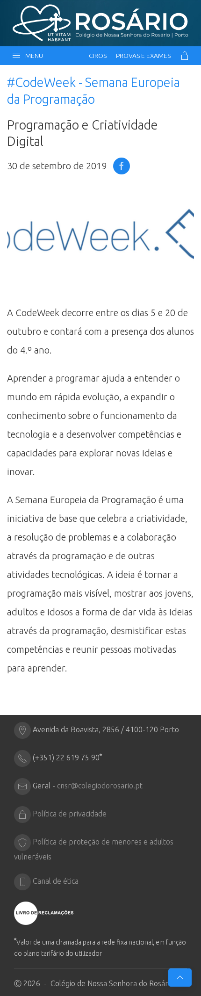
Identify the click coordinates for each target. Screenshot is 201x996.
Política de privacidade (70, 813)
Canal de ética (56, 881)
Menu (32, 55)
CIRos (98, 55)
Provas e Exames (143, 55)
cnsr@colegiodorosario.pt (100, 785)
